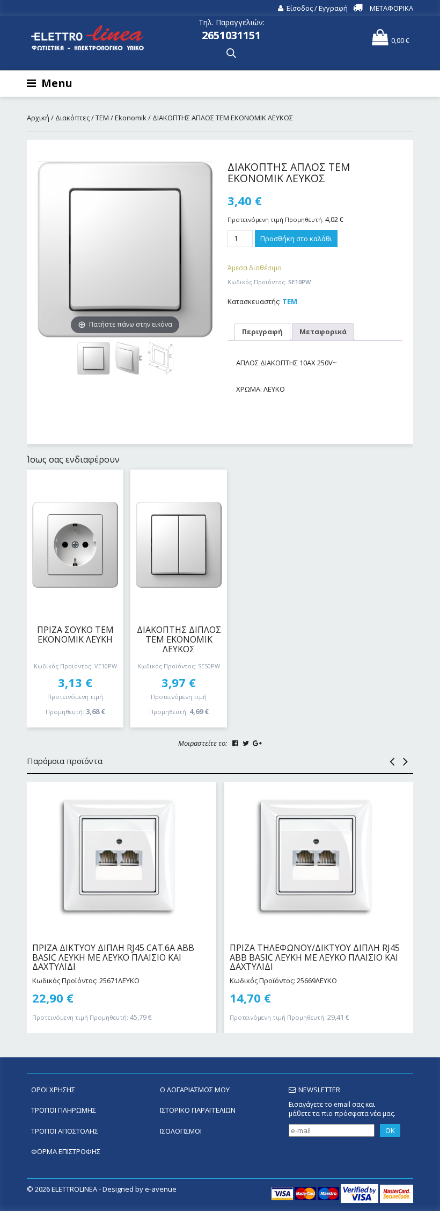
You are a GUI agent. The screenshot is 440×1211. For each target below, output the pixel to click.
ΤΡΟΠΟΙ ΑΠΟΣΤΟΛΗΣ (64, 1131)
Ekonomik (130, 117)
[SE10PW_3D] (128, 358)
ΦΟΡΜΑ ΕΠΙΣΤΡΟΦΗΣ (65, 1151)
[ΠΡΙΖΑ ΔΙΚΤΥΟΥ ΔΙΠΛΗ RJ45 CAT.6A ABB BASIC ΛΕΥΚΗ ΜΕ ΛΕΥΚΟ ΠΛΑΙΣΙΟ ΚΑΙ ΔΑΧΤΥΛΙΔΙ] (121, 857)
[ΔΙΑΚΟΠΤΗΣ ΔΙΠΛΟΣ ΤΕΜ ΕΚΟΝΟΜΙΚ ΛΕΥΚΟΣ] (179, 545)
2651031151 (231, 35)
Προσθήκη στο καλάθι (296, 238)
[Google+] (257, 743)
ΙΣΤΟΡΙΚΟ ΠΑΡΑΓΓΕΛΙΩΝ (198, 1110)
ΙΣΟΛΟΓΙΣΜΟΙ (181, 1131)
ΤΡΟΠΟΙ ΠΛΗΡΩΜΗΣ (63, 1110)
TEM (102, 117)
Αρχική (38, 117)
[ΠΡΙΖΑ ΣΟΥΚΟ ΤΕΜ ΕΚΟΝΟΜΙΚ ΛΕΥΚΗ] (75, 545)
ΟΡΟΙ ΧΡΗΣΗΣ (53, 1089)
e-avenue (161, 1189)
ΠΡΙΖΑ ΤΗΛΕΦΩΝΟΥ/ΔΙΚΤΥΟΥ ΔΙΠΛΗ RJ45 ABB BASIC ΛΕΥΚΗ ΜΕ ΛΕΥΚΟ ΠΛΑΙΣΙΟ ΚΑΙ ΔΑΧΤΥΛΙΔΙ (315, 957)
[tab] (262, 332)
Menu (56, 83)
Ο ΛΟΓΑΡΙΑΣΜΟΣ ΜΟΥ (195, 1089)
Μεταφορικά (323, 331)
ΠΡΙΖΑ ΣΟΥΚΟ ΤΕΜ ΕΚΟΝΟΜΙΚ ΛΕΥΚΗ (75, 634)
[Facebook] (235, 743)
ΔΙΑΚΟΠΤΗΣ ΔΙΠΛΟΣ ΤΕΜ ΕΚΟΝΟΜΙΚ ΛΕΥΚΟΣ (179, 639)
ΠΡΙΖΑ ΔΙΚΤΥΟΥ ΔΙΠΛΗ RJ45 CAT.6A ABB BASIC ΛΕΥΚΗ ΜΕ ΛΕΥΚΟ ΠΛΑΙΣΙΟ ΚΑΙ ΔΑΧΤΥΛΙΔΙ (113, 957)
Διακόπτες (72, 117)
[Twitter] (246, 743)
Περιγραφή (262, 331)
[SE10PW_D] (160, 358)
